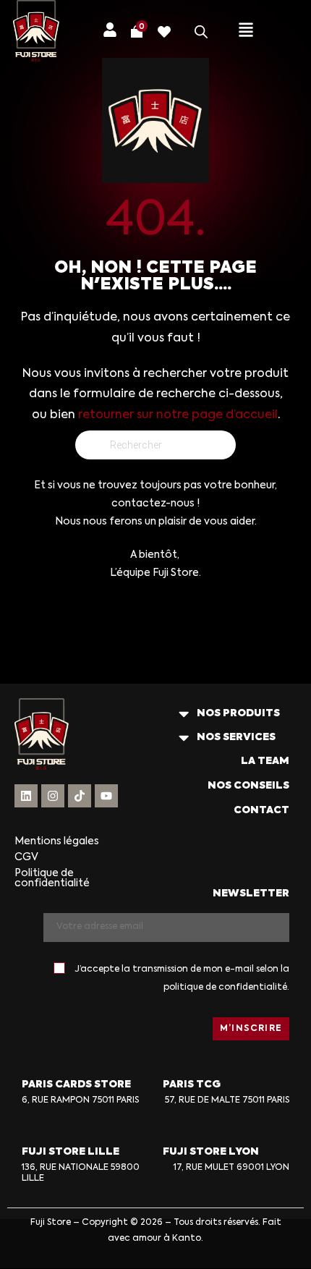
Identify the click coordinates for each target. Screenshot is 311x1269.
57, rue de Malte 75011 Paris (227, 1100)
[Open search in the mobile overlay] (201, 31)
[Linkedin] (26, 795)
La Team (265, 761)
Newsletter (251, 893)
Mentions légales (56, 841)
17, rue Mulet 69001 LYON (231, 1167)
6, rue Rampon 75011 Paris (80, 1100)
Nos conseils (248, 786)
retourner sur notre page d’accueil (178, 415)
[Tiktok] (79, 795)
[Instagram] (52, 795)
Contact (261, 810)
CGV (26, 857)
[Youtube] (106, 795)
